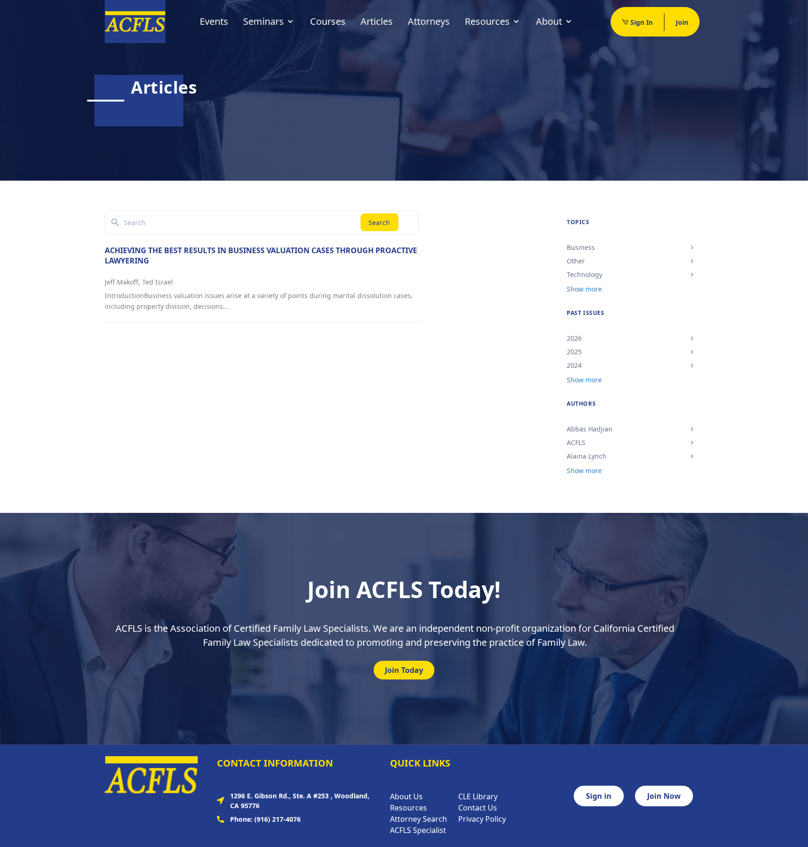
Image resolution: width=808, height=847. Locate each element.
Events (214, 21)
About (549, 21)
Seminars (263, 21)
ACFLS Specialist (418, 830)
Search (379, 222)
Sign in (599, 796)
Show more (584, 289)
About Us (406, 796)
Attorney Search (418, 819)
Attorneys (429, 21)
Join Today (404, 670)
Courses (328, 21)
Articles (377, 21)
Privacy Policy (482, 819)
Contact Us (477, 808)
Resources (487, 21)
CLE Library (478, 796)
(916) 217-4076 (277, 819)
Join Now (664, 796)
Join (682, 22)
